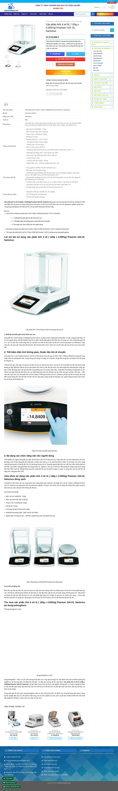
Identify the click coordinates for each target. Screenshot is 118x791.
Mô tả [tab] (6, 105)
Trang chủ (8, 14)
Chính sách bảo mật (50, 764)
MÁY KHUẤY (97, 91)
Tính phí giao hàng (52, 85)
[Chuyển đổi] (112, 43)
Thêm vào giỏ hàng (65, 64)
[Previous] (7, 39)
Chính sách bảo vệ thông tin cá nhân (55, 775)
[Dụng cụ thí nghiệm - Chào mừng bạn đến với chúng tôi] (11, 7)
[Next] (40, 39)
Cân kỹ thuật (97, 56)
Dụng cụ (97, 7)
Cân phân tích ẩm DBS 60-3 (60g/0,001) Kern (75, 733)
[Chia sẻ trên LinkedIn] (60, 93)
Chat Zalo (9, 778)
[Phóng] (6, 56)
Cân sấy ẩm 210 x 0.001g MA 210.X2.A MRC (13, 733)
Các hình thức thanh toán (52, 757)
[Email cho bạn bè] (54, 93)
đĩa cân (95, 68)
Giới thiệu (43, 14)
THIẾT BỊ (16, 14)
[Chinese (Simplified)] (108, 2)
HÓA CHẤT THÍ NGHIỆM (101, 83)
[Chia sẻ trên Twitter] (50, 93)
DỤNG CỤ (24, 14)
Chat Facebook (10, 782)
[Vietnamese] (115, 2)
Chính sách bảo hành (51, 760)
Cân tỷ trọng (97, 65)
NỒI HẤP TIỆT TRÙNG (100, 99)
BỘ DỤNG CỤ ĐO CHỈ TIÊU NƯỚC (100, 43)
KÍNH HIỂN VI (98, 87)
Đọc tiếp (13, 738)
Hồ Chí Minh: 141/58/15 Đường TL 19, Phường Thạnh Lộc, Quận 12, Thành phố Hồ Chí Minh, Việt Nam (20, 766)
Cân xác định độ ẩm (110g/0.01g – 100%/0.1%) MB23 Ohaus (55, 733)
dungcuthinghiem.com (64, 783)
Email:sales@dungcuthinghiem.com (18, 760)
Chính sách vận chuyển (51, 771)
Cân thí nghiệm (98, 63)
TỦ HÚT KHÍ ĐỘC (99, 103)
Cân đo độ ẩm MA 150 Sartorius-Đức (34, 733)
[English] (111, 2)
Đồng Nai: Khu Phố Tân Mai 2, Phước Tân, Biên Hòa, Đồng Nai (20, 774)
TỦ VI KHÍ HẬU (98, 107)
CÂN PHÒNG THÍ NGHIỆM (101, 48)
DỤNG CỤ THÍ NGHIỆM (100, 79)
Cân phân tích (97, 58)
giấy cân (96, 70)
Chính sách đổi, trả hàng (52, 768)
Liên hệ (50, 14)
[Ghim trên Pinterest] (57, 93)
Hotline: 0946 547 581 (13, 757)
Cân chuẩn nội (97, 53)
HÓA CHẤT (33, 14)
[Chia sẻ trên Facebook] (47, 93)
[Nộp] (93, 14)
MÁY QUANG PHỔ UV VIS (101, 95)
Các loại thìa (97, 51)
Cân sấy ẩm (96, 60)
